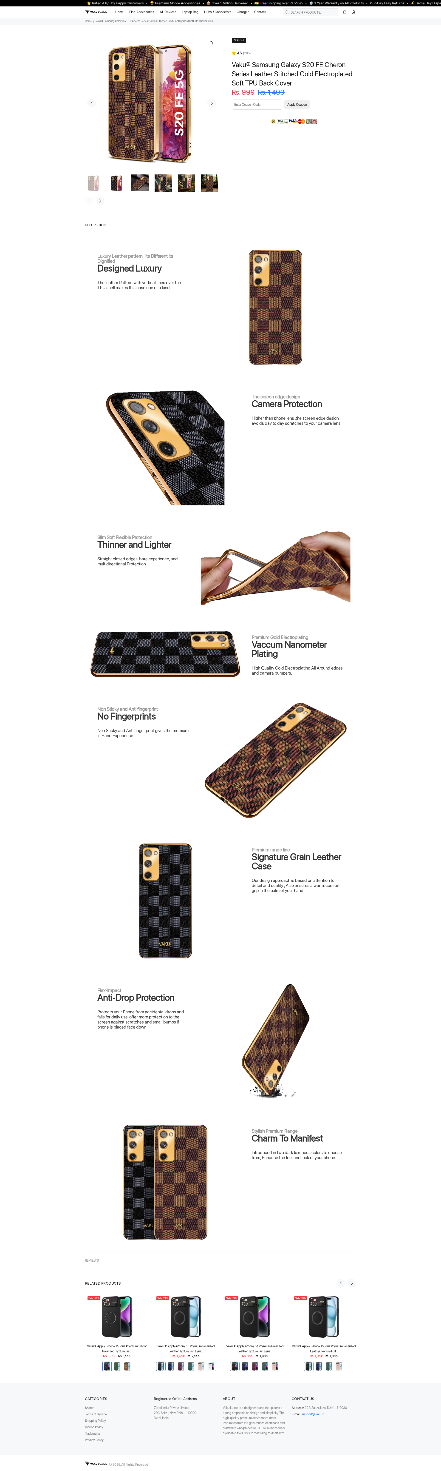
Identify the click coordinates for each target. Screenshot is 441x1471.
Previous (91, 103)
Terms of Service (96, 1414)
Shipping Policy (95, 1421)
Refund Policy (94, 1427)
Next (211, 103)
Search (89, 1408)
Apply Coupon (297, 104)
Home (88, 21)
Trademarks (93, 1433)
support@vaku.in (313, 1414)
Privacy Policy (94, 1440)
